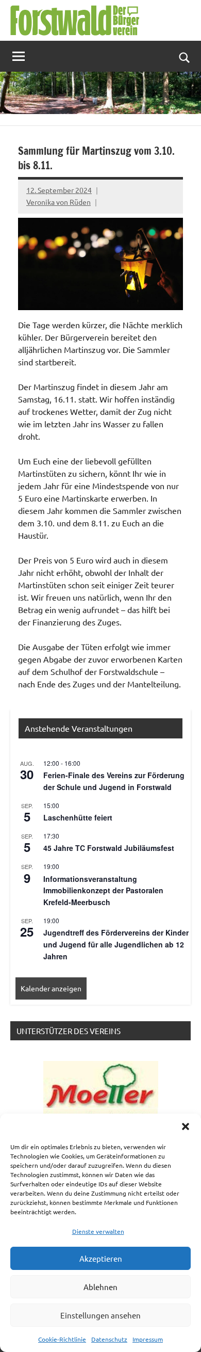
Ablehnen (100, 1287)
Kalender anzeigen (51, 988)
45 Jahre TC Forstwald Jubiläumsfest (108, 848)
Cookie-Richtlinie (62, 1339)
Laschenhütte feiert (77, 817)
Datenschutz (109, 1339)
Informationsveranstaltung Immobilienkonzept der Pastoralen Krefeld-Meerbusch (103, 890)
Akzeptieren (100, 1258)
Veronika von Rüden (58, 201)
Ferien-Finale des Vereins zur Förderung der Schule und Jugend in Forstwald (114, 781)
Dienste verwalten (98, 1231)
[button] (185, 1126)
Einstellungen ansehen (100, 1315)
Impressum (147, 1339)
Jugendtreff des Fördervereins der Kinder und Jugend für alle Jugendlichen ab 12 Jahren (116, 944)
